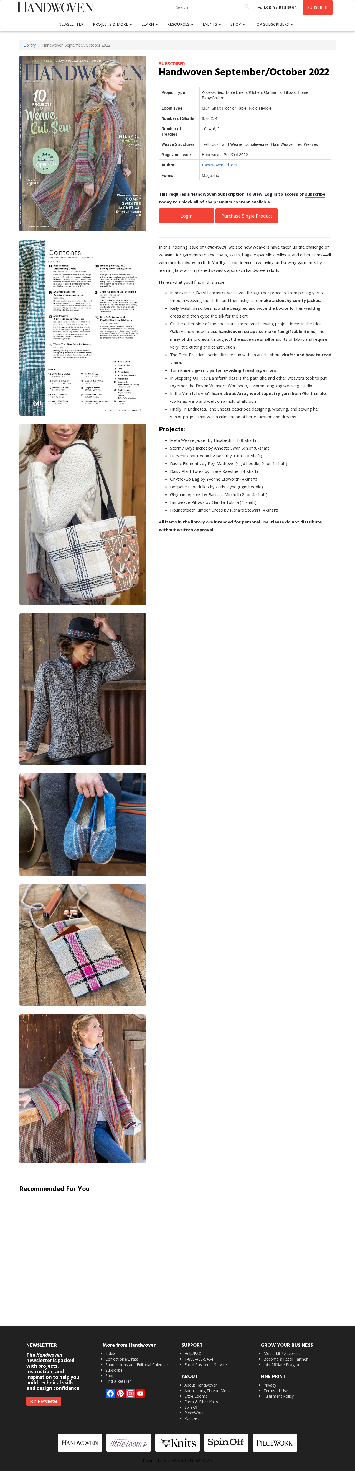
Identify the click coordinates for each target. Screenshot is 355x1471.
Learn (148, 24)
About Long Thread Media (208, 1390)
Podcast (191, 1418)
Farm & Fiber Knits (201, 1401)
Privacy (269, 1385)
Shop (236, 24)
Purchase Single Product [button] (246, 216)
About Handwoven (201, 1385)
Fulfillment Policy (278, 1396)
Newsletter (70, 24)
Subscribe (317, 7)
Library (30, 45)
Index (110, 1353)
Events (210, 24)
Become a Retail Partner (285, 1359)
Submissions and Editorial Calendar (136, 1364)
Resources (179, 24)
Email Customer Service (205, 1364)
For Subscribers (272, 24)
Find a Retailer (118, 1381)
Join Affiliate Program (282, 1364)
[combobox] (213, 7)
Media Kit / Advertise (282, 1353)
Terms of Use (275, 1390)
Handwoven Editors (219, 164)
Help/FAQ (193, 1353)
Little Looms (195, 1396)
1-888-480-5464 (198, 1359)
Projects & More (111, 24)
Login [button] (186, 216)
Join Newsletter (43, 1401)
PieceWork (194, 1412)
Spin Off (191, 1407)
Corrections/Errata (121, 1359)
